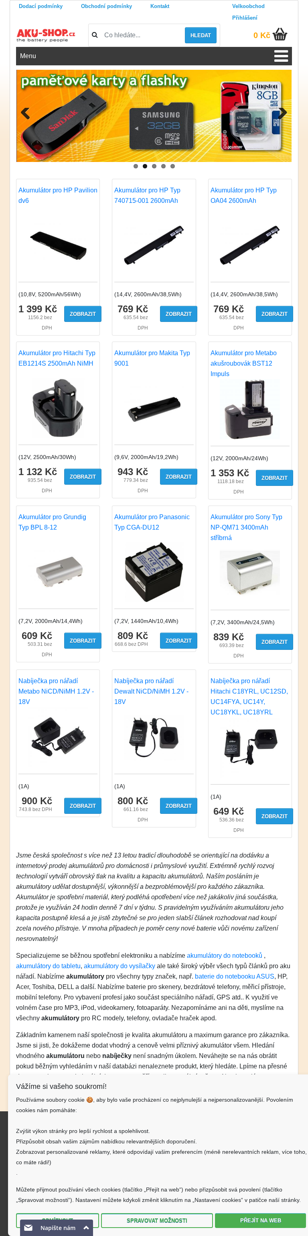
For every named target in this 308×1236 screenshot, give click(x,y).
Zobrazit (83, 314)
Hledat (200, 35)
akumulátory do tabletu (48, 966)
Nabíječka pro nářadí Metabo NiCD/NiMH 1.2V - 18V (56, 691)
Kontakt (159, 6)
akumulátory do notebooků (224, 955)
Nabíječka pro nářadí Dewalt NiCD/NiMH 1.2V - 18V (151, 691)
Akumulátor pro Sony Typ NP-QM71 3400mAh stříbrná (246, 527)
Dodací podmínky (41, 6)
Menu (28, 56)
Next (281, 123)
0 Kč (261, 35)
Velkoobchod (248, 6)
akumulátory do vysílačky (119, 966)
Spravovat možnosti (157, 1221)
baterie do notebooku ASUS (234, 976)
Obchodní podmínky (106, 6)
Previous (28, 123)
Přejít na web (260, 1221)
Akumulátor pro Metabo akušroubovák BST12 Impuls (244, 363)
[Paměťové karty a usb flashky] (154, 116)
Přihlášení (244, 18)
